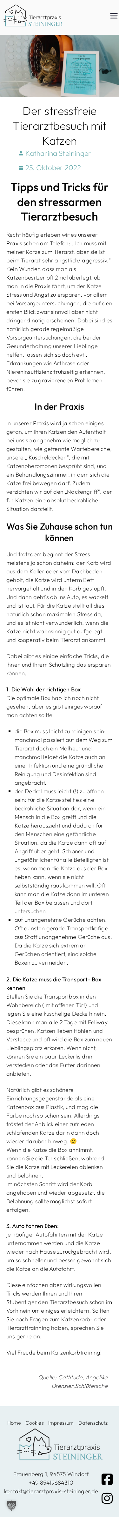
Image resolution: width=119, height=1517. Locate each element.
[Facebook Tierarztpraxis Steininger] (107, 1479)
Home (14, 1423)
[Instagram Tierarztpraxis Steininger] (107, 1498)
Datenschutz (93, 1423)
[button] (11, 1505)
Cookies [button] (34, 1423)
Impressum (61, 1423)
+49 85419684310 (51, 1482)
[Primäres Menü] (114, 15)
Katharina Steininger (58, 153)
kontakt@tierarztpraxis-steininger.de (51, 1491)
